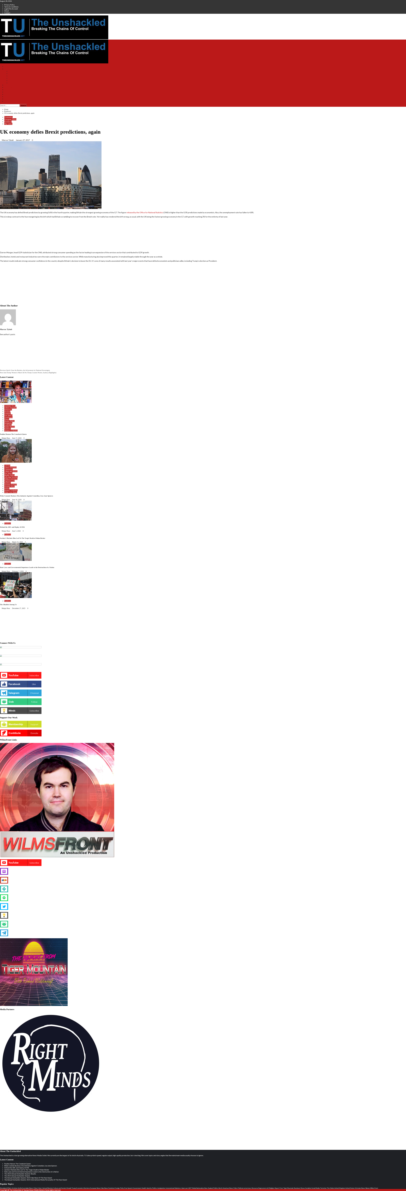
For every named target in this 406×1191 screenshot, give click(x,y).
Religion (271, 1188)
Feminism (7, 413)
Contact (7, 13)
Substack (7, 85)
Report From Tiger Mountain (284, 1188)
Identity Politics (9, 421)
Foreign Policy (119, 1188)
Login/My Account (11, 9)
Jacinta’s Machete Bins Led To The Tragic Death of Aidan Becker (22, 538)
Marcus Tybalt (8, 140)
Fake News (104, 1188)
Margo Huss (6, 438)
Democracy (8, 410)
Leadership (8, 425)
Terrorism (323, 1188)
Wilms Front (12, 73)
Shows (6, 69)
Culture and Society (10, 471)
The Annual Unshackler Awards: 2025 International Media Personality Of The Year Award (35, 1180)
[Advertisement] (63, 234)
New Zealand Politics (211, 1188)
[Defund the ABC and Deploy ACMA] (16, 520)
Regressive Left (9, 481)
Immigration (8, 423)
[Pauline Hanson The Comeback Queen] (16, 402)
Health (144, 1188)
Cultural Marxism (47, 1188)
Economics (8, 117)
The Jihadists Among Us (8, 604)
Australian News (9, 406)
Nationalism (200, 1188)
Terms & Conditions (11, 7)
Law (186, 1188)
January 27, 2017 (23, 140)
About (6, 11)
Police (235, 1188)
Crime (39, 1188)
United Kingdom (339, 1188)
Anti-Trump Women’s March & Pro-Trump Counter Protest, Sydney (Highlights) (28, 372)
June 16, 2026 (17, 500)
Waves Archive (13, 80)
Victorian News (9, 486)
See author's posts (7, 334)
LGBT (190, 1188)
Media (194, 1188)
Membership (8, 87)
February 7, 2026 (18, 571)
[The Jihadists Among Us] (16, 597)
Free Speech (8, 415)
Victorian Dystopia (10, 485)
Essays (6, 96)
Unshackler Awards (10, 94)
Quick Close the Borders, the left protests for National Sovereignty (25, 370)
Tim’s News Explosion (16, 71)
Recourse (255, 1188)
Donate (6, 90)
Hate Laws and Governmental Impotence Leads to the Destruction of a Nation (27, 567)
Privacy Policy (9, 5)
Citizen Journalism (10, 408)
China (35, 1188)
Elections (7, 411)
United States (350, 1188)
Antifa (20, 1188)
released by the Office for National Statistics (145, 212)
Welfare (6, 488)
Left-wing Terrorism (11, 477)
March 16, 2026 (17, 542)
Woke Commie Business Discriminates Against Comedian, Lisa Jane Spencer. (26, 496)
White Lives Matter (10, 492)
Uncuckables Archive (15, 83)
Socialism (308, 1188)
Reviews (7, 101)
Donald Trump (71, 1188)
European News (10, 119)
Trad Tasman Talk (14, 78)
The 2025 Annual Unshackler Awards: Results (20, 1174)
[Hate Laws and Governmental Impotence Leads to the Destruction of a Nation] (16, 560)
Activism (7, 465)
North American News (226, 1188)
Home (6, 67)
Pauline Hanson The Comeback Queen (13, 434)
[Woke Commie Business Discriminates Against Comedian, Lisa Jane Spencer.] (16, 462)
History (6, 99)
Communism (8, 469)
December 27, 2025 (19, 608)
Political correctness (10, 479)
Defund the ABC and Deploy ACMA (12, 527)
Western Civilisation (11, 430)
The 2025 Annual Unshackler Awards (17, 1176)
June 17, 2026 (17, 438)
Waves (367, 1188)
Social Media (316, 1188)
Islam (183, 1188)
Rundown (8, 122)
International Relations (173, 1188)
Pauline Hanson (9, 427)
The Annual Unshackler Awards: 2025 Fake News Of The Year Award (28, 1178)
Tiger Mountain (13, 76)
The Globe (8, 124)
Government (8, 417)
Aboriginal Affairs (5, 1188)
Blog (6, 92)
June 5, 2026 (16, 531)
